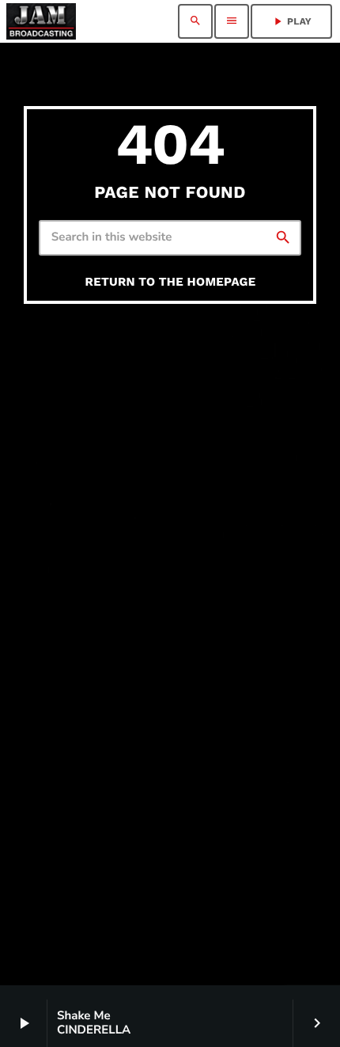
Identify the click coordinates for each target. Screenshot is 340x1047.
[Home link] (41, 21)
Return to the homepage (170, 282)
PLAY (291, 21)
